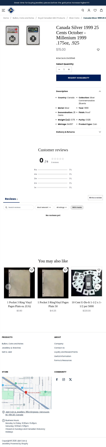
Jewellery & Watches (11, 348)
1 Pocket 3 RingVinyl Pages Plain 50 (53, 304)
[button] (3, 10)
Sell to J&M (7, 352)
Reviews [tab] (11, 199)
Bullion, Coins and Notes (23, 18)
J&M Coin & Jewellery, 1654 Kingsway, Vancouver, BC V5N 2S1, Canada (28, 413)
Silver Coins (74, 18)
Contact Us (59, 348)
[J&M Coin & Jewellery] (11, 10)
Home (6, 18)
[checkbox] (77, 207)
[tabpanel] (53, 224)
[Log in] (89, 10)
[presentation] (8, 287)
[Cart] (101, 10)
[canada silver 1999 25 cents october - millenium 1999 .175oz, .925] (12, 35)
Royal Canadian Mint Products (51, 18)
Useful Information (62, 356)
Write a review (95, 198)
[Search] (82, 10)
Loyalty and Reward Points (66, 352)
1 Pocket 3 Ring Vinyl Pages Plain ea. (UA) (19, 304)
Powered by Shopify (19, 443)
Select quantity (65, 64)
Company (58, 343)
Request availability (78, 78)
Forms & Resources (63, 360)
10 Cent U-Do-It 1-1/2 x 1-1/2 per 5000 (86, 304)
